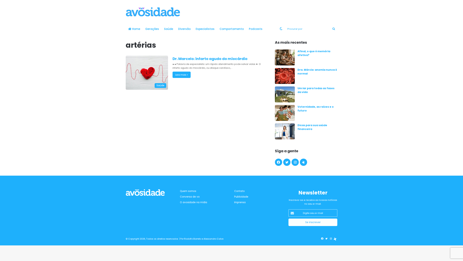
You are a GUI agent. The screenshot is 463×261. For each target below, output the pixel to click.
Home (135, 29)
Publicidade (241, 196)
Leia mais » (181, 74)
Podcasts (255, 29)
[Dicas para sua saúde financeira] (285, 131)
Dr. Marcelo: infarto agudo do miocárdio (210, 58)
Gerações (152, 29)
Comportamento (232, 29)
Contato (239, 191)
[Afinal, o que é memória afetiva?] (285, 57)
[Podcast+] (303, 162)
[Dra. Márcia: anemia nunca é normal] (285, 76)
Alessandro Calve (213, 238)
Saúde (168, 29)
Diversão (184, 29)
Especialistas (205, 29)
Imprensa (240, 202)
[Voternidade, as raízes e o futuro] (285, 113)
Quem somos (188, 191)
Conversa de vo (190, 196)
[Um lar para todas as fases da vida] (285, 94)
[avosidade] (153, 11)
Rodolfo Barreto (192, 238)
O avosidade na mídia (193, 202)
